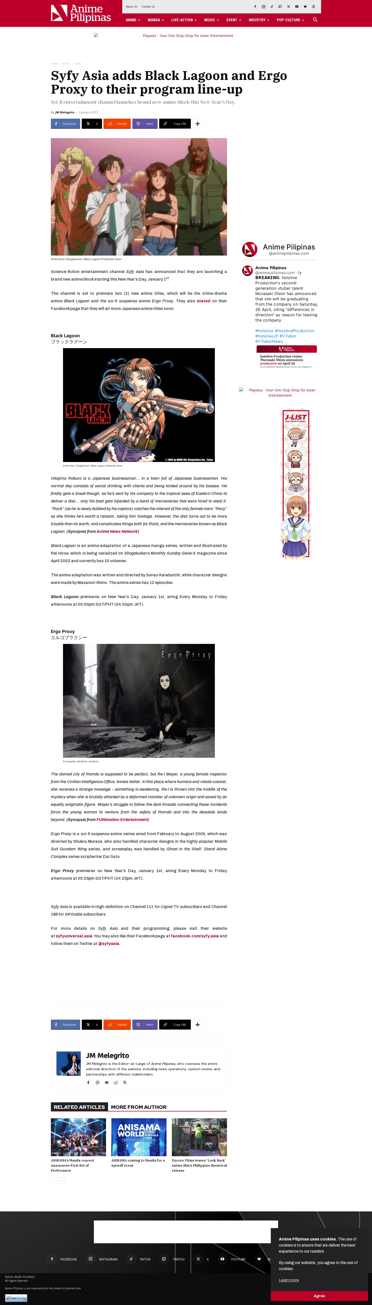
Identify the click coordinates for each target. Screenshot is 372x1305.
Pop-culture (288, 20)
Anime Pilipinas (289, 247)
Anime (131, 20)
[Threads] (313, 6)
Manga (154, 20)
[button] (315, 20)
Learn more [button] (289, 1280)
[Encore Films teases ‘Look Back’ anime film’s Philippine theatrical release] (199, 1137)
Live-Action (182, 20)
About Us (131, 6)
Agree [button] (319, 1296)
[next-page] (62, 1180)
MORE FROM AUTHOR (139, 1107)
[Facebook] (255, 6)
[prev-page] (54, 1180)
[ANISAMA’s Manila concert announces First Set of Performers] (78, 1137)
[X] (288, 6)
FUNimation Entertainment (122, 819)
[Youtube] (297, 6)
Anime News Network (117, 531)
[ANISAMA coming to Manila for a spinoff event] (139, 1137)
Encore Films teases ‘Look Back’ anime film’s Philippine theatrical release (199, 1165)
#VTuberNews (269, 341)
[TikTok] (272, 6)
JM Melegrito (64, 112)
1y (300, 272)
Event (231, 20)
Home (54, 63)
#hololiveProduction (295, 330)
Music (209, 20)
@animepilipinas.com (289, 253)
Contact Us (148, 6)
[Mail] (108, 1083)
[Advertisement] (139, 975)
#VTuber (288, 336)
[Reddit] (117, 1083)
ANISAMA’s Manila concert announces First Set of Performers (72, 1165)
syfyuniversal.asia (74, 936)
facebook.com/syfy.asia (195, 936)
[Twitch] (280, 6)
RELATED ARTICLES (79, 1107)
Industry (257, 20)
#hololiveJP (266, 336)
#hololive (264, 330)
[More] (197, 124)
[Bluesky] (305, 6)
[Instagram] (263, 6)
